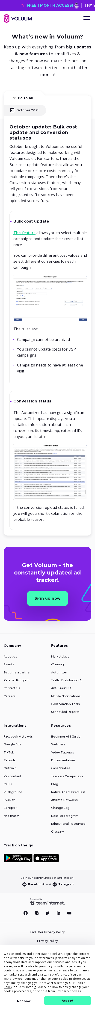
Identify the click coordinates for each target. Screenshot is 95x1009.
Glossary (57, 831)
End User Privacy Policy (47, 932)
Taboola (10, 760)
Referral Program (17, 680)
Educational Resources (68, 823)
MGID (8, 784)
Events (9, 664)
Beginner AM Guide (65, 736)
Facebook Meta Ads (18, 736)
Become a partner (17, 672)
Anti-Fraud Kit (61, 688)
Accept (67, 1000)
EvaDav (9, 800)
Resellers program (64, 816)
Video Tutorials (62, 752)
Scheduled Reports (65, 712)
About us (10, 656)
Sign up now (48, 598)
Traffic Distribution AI (67, 680)
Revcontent (12, 776)
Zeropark (10, 808)
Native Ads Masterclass (68, 792)
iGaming (57, 664)
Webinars (58, 744)
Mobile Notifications (65, 696)
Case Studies (60, 768)
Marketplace (60, 656)
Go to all (25, 98)
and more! (11, 816)
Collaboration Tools (65, 704)
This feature (24, 232)
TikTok (9, 752)
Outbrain (10, 768)
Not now (23, 1001)
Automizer (59, 672)
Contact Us (12, 688)
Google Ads (12, 744)
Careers (9, 696)
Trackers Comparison (67, 776)
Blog (54, 784)
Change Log (60, 808)
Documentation (63, 760)
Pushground (13, 792)
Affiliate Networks (64, 800)
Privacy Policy (47, 941)
